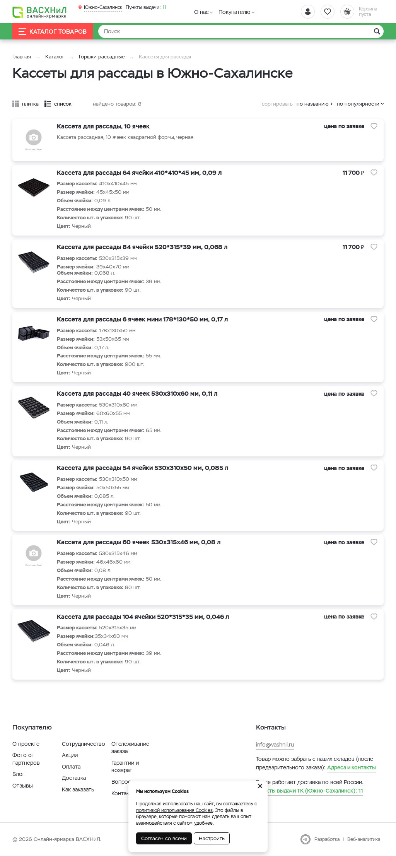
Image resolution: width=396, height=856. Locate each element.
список (63, 104)
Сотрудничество (83, 743)
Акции (70, 755)
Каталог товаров (58, 31)
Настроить (212, 838)
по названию (313, 103)
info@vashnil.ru (275, 744)
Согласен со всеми (164, 838)
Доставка (74, 777)
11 (146, 7)
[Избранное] (328, 12)
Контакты (123, 793)
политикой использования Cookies (174, 810)
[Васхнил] (39, 12)
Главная (21, 56)
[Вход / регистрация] (308, 12)
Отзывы (22, 785)
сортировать (277, 103)
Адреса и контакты (351, 767)
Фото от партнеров (26, 759)
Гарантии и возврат (125, 766)
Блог (18, 774)
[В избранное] (374, 126)
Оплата (71, 766)
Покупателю (234, 12)
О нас (201, 12)
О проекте (25, 743)
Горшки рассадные (102, 56)
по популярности (358, 103)
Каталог (55, 56)
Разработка (327, 839)
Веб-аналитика (363, 839)
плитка (30, 104)
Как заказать (78, 789)
